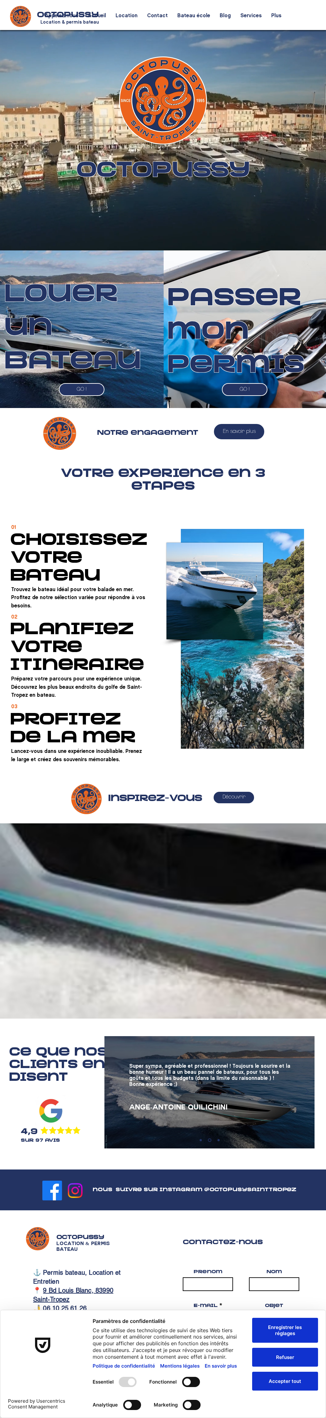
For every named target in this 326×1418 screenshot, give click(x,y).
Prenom (208, 1272)
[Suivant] (306, 1092)
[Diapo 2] (201, 1140)
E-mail (206, 1306)
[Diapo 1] (218, 1140)
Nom (274, 1272)
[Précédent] (112, 1092)
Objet (274, 1306)
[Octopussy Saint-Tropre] (52, 1190)
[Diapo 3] (209, 1140)
